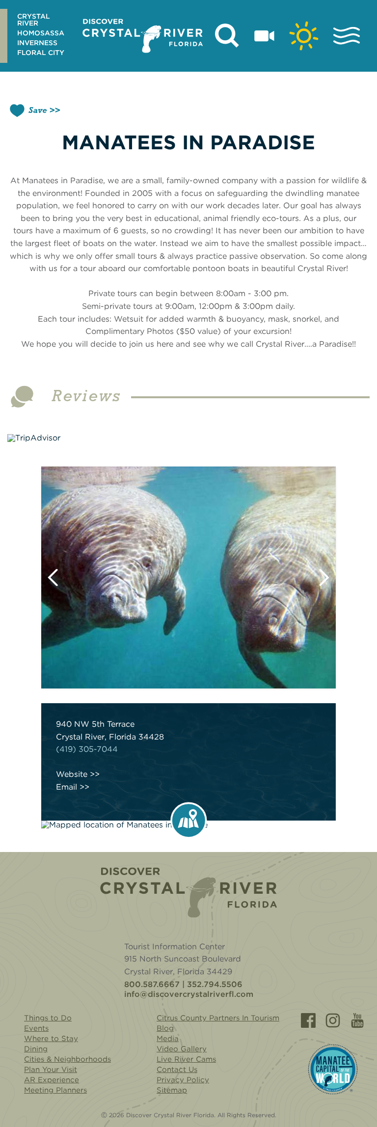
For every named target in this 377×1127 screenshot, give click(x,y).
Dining (36, 1049)
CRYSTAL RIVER (33, 19)
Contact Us (177, 1069)
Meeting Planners (55, 1090)
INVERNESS (37, 43)
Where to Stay (51, 1038)
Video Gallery (182, 1049)
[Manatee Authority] (333, 1069)
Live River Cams (186, 1059)
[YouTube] (357, 1020)
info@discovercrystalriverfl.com (188, 994)
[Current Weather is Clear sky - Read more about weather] (304, 36)
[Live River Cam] (264, 36)
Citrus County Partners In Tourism (218, 1018)
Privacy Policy (183, 1079)
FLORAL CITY (40, 52)
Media (168, 1038)
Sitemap (172, 1090)
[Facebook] (308, 1020)
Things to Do (48, 1018)
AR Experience (51, 1079)
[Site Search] (227, 36)
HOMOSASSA (40, 33)
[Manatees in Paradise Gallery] (188, 577)
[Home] (188, 892)
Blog (165, 1028)
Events (36, 1028)
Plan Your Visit (50, 1069)
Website (71, 774)
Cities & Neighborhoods (67, 1059)
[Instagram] (333, 1020)
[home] (142, 36)
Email (66, 787)
